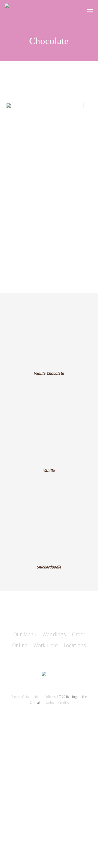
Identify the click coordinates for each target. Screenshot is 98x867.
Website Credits (57, 703)
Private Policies (44, 697)
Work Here (45, 645)
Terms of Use (20, 697)
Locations (75, 645)
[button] (90, 11)
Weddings (54, 634)
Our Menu (24, 634)
